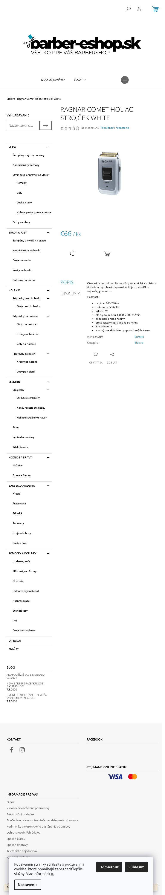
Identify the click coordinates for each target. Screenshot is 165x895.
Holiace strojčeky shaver (32, 417)
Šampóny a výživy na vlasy (28, 155)
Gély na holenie (26, 344)
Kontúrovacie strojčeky (31, 407)
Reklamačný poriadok (20, 814)
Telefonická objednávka (22, 851)
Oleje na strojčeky (24, 630)
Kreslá (16, 493)
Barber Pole (20, 543)
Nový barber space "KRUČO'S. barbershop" (25, 685)
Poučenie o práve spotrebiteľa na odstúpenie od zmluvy (42, 820)
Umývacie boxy (22, 533)
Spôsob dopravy (17, 845)
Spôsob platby (16, 839)
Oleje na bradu (22, 260)
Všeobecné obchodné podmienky (28, 808)
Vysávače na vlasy (23, 437)
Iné (15, 620)
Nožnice (18, 465)
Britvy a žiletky (22, 475)
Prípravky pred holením (27, 298)
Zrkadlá (17, 513)
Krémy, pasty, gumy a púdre (34, 212)
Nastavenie (27, 884)
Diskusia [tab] (70, 293)
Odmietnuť (109, 867)
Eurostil (139, 337)
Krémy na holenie (27, 334)
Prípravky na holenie (25, 316)
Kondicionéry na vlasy (26, 165)
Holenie (14, 290)
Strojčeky (18, 390)
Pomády (21, 183)
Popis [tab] (66, 282)
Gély (19, 192)
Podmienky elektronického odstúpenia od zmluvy (38, 826)
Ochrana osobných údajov (23, 832)
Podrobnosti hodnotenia (115, 128)
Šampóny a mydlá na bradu (29, 240)
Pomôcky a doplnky (22, 553)
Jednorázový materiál (26, 591)
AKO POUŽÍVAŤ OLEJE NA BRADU (26, 674)
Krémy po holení (27, 361)
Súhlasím (136, 867)
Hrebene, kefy (21, 561)
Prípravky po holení (24, 354)
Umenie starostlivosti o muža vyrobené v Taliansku (27, 696)
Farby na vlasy (21, 222)
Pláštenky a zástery (25, 571)
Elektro (14, 382)
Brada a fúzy (18, 232)
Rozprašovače (21, 601)
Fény (15, 427)
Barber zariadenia (22, 485)
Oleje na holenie (27, 324)
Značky (14, 649)
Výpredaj (15, 641)
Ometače (18, 581)
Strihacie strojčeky (28, 398)
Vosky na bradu (22, 270)
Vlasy (12, 147)
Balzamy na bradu (24, 280)
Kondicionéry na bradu (27, 250)
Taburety (18, 523)
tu (52, 873)
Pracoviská (19, 503)
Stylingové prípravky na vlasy (30, 175)
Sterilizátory (20, 610)
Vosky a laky (24, 202)
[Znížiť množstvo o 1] (73, 256)
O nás (10, 802)
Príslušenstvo (21, 447)
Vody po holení (26, 371)
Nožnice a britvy (20, 457)
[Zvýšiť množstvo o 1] (73, 251)
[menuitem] (53, 80)
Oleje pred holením (28, 306)
